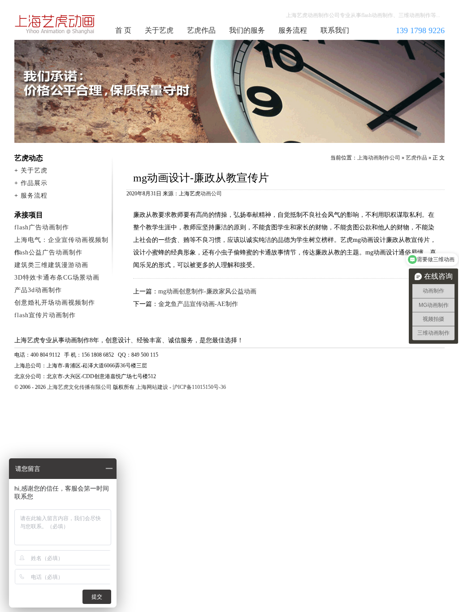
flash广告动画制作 (41, 227)
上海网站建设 (152, 387)
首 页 (123, 30)
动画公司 (211, 193)
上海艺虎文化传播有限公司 (79, 387)
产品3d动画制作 (38, 290)
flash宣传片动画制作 (45, 315)
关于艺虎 (159, 30)
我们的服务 (247, 30)
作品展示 (34, 183)
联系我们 (334, 30)
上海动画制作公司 (55, 24)
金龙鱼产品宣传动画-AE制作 (198, 304)
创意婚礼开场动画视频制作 (54, 302)
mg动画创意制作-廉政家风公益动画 (207, 291)
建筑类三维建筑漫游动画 (51, 265)
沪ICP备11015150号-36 (199, 387)
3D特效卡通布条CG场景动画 (57, 277)
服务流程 (292, 30)
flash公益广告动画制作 (48, 252)
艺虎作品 (201, 30)
